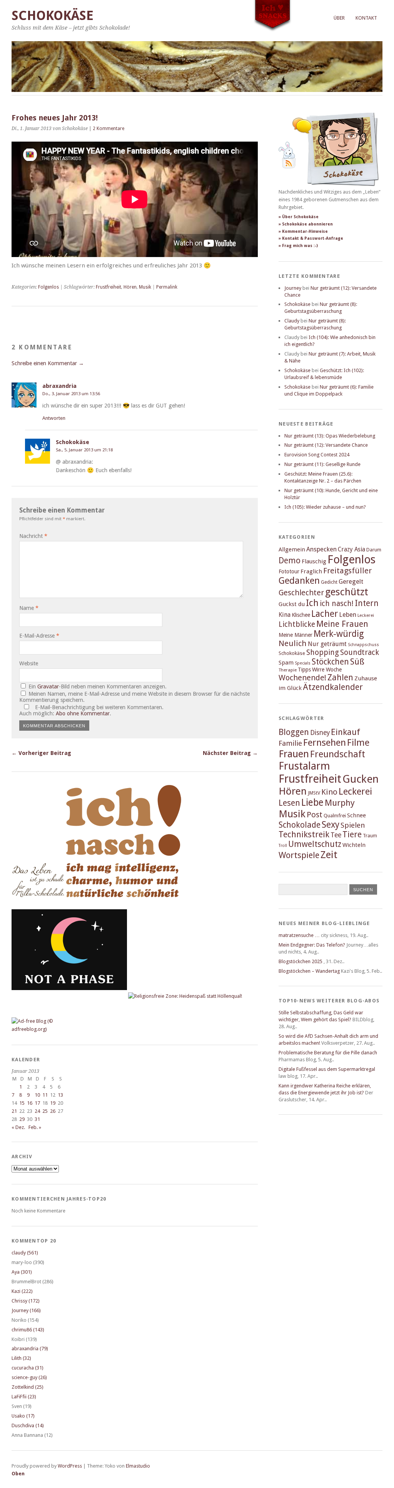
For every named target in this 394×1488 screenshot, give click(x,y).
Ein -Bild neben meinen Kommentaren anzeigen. (97, 686)
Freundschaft (337, 754)
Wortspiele (299, 855)
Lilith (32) (21, 1358)
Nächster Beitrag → (230, 753)
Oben (18, 1473)
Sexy (330, 825)
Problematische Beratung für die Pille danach (328, 1052)
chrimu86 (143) (28, 1330)
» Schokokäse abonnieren (306, 224)
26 (52, 1111)
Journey (292, 288)
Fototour (289, 571)
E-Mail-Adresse (39, 636)
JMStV (314, 793)
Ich (312, 603)
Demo (290, 560)
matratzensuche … (299, 935)
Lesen (289, 803)
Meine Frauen (342, 624)
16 (29, 1103)
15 (22, 1103)
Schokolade (300, 825)
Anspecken (321, 549)
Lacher (324, 613)
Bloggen (294, 732)
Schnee (356, 815)
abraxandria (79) (30, 1348)
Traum (370, 835)
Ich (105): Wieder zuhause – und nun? (325, 507)
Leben (347, 614)
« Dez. (18, 1127)
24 (37, 1111)
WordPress (70, 1466)
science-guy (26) (29, 1377)
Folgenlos (48, 287)
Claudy (291, 321)
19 (52, 1103)
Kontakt (366, 18)
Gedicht (329, 582)
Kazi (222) (22, 1291)
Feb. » (34, 1127)
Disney (320, 732)
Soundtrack (359, 652)
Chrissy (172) (26, 1301)
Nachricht (33, 536)
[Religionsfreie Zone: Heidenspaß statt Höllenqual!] (185, 996)
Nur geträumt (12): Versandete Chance (326, 445)
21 (14, 1111)
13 (60, 1095)
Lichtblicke (297, 624)
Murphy (340, 803)
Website (28, 663)
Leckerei (365, 615)
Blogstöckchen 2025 (300, 961)
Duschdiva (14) (28, 1425)
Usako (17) (23, 1416)
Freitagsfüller (347, 570)
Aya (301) (22, 1272)
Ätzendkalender (333, 687)
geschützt (346, 592)
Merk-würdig (339, 634)
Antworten (53, 418)
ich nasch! (337, 603)
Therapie (288, 670)
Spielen (353, 825)
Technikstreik (304, 834)
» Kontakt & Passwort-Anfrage (311, 238)
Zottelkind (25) (27, 1387)
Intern (367, 603)
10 (37, 1095)
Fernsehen (324, 742)
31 (37, 1119)
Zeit (329, 854)
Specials (303, 663)
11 (45, 1095)
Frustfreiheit (108, 287)
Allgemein (292, 549)
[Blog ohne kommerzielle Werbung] (42, 1029)
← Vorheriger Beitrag (41, 753)
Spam (286, 662)
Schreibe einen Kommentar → (48, 363)
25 (45, 1111)
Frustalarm (304, 766)
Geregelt (351, 581)
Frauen (294, 754)
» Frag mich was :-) (298, 245)
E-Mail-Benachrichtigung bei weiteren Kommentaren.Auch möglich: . (91, 710)
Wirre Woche (327, 669)
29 (22, 1119)
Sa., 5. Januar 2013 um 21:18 (84, 450)
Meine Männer (295, 635)
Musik (145, 287)
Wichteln (354, 845)
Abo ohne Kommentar (83, 713)
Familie (290, 743)
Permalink (166, 287)
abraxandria (59, 385)
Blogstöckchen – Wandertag (309, 971)
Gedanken (299, 580)
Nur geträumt (327, 644)
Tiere (352, 834)
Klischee (301, 615)
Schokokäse (52, 15)
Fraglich (311, 571)
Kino (329, 792)
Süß (357, 661)
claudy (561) (25, 1253)
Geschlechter (301, 592)
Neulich (293, 643)
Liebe (312, 802)
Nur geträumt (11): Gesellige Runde (322, 464)
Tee (336, 835)
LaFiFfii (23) (24, 1396)
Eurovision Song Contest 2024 (316, 455)
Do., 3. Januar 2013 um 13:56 (71, 393)
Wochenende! (302, 677)
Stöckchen (330, 661)
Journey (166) (26, 1310)
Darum (373, 550)
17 (37, 1103)
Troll (283, 845)
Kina (284, 614)
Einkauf (345, 732)
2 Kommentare (108, 128)
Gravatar (48, 686)
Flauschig (314, 561)
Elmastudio (138, 1466)
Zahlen (340, 677)
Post (314, 814)
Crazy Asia (351, 549)
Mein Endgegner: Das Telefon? (312, 945)
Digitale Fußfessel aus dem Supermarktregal (327, 1069)
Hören (130, 287)
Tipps (304, 669)
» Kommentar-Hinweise (303, 231)
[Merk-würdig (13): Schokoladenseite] (38, 905)
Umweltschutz (314, 844)
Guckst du (292, 604)
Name (28, 608)
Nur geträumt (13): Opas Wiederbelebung (329, 436)
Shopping (322, 652)
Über (339, 18)
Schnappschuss (363, 644)
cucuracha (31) (27, 1368)
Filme (358, 742)
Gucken (360, 779)
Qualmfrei (335, 815)
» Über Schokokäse (299, 216)
